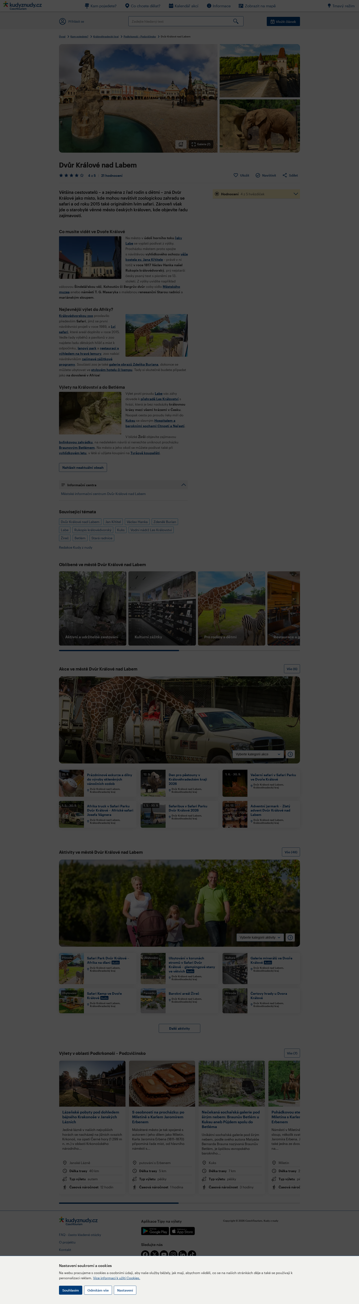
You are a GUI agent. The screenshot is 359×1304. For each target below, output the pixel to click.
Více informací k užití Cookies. (116, 1278)
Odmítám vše (98, 1290)
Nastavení (125, 1290)
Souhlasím (70, 1290)
